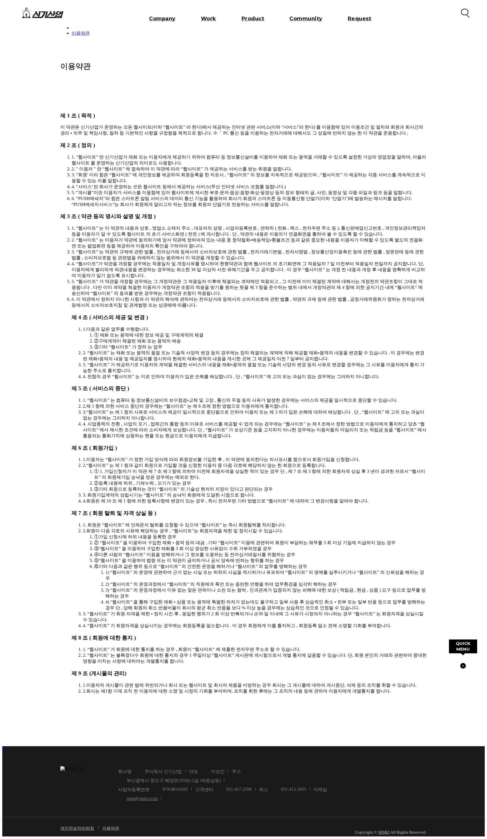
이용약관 (81, 33)
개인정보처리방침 (77, 828)
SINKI (383, 832)
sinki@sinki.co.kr (142, 798)
